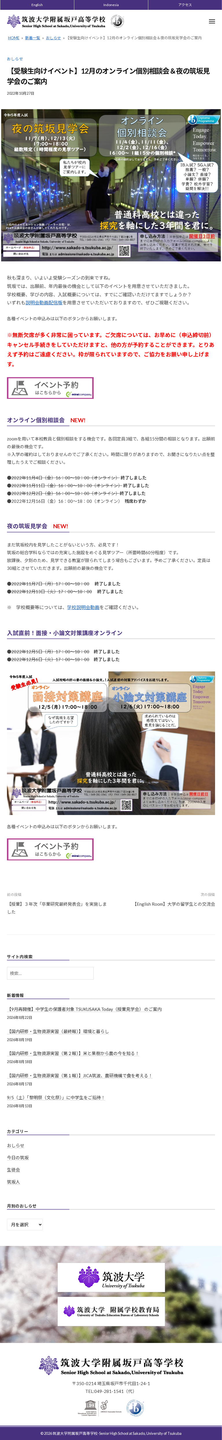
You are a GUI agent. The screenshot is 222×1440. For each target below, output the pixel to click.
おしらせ (53, 38)
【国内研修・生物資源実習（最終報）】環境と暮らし (58, 1031)
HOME (13, 38)
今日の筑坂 (18, 1157)
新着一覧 (32, 38)
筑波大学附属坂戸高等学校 (75, 1433)
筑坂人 (13, 1181)
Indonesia (111, 5)
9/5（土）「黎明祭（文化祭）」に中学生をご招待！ (56, 1097)
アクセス (185, 5)
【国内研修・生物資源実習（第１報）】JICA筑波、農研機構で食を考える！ (80, 1075)
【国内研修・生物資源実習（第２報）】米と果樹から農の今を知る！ (73, 1053)
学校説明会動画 (83, 607)
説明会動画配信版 (43, 302)
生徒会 (13, 1169)
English (37, 5)
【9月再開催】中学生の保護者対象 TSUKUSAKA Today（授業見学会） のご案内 (84, 1009)
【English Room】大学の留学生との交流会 (173, 904)
